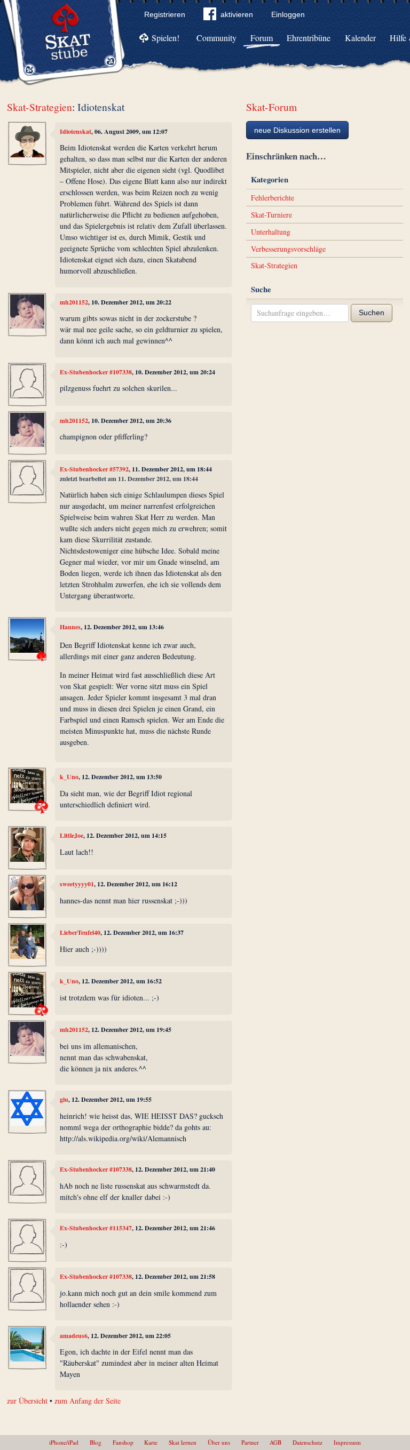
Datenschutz (307, 1442)
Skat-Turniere (271, 215)
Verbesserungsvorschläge (288, 249)
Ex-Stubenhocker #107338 (96, 371)
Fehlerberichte (272, 198)
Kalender (360, 37)
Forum (261, 37)
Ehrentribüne (308, 37)
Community (216, 37)
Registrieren (164, 14)
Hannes (70, 626)
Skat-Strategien (39, 107)
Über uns (219, 1442)
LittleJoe (71, 835)
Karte (150, 1442)
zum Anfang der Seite (87, 1401)
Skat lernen (182, 1442)
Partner (250, 1442)
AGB (275, 1442)
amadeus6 (74, 1335)
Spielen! (165, 37)
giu (64, 1099)
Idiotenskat (75, 131)
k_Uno (69, 776)
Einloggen (288, 14)
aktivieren (236, 14)
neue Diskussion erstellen (297, 130)
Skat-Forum (271, 107)
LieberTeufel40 (80, 932)
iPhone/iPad (63, 1442)
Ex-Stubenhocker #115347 (96, 1227)
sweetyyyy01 (77, 883)
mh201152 (74, 302)
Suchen (371, 312)
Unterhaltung (270, 232)
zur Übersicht (27, 1401)
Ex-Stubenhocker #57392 (94, 469)
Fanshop (123, 1442)
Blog (95, 1442)
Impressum (347, 1442)
